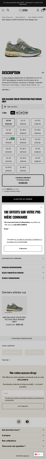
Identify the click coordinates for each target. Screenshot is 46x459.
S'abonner (23, 248)
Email (6, 229)
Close (41, 207)
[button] (38, 454)
